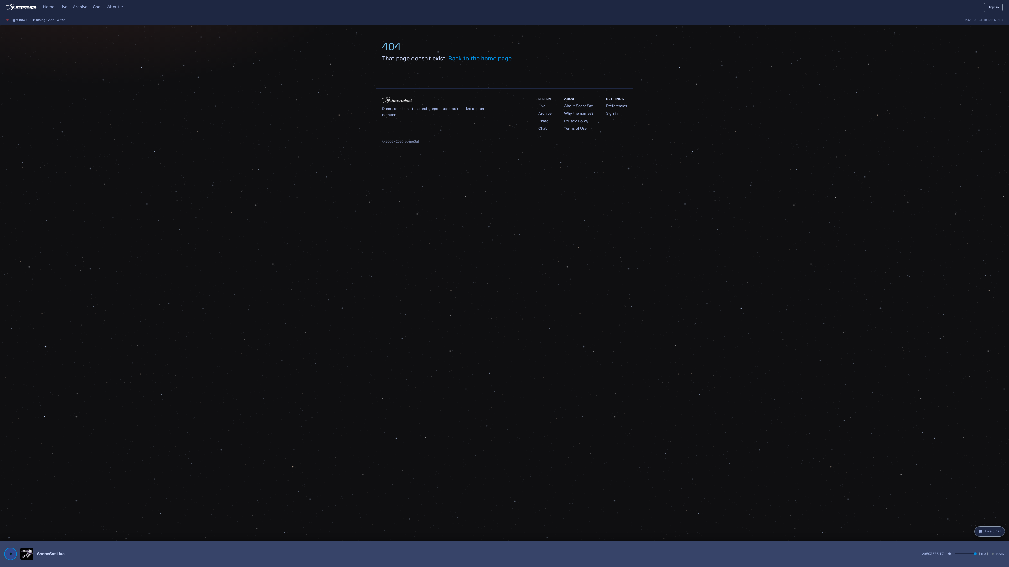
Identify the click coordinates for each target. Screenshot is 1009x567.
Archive (80, 6)
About (113, 6)
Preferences (616, 105)
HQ (983, 553)
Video (543, 121)
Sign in (993, 7)
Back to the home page (480, 58)
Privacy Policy (576, 121)
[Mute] (949, 554)
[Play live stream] (10, 554)
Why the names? (579, 113)
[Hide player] (9, 538)
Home (48, 6)
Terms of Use (575, 128)
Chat (97, 6)
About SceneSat (578, 105)
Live (64, 6)
